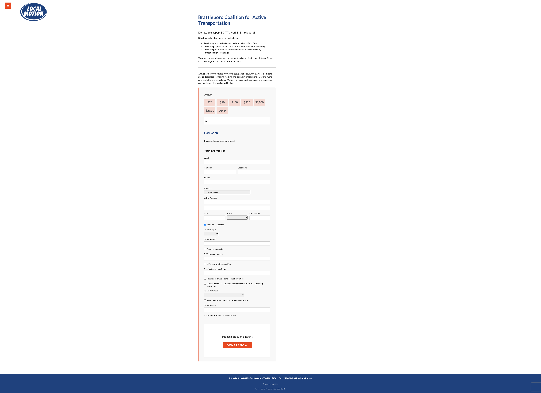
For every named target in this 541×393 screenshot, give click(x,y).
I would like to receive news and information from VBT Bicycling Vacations (235, 285)
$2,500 (210, 110)
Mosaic (262, 389)
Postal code (254, 213)
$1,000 (259, 102)
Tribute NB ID (210, 239)
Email (206, 158)
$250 (247, 102)
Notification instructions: (215, 269)
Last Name (242, 167)
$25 (210, 102)
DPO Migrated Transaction (219, 264)
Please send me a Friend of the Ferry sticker (226, 278)
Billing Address (210, 198)
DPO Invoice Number (213, 254)
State (229, 213)
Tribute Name (210, 305)
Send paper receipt (215, 249)
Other (222, 110)
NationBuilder (281, 389)
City (206, 213)
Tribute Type (210, 229)
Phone (207, 177)
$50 (222, 102)
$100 (234, 102)
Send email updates (215, 224)
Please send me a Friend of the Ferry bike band (227, 300)
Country (207, 188)
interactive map (211, 290)
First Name (209, 167)
